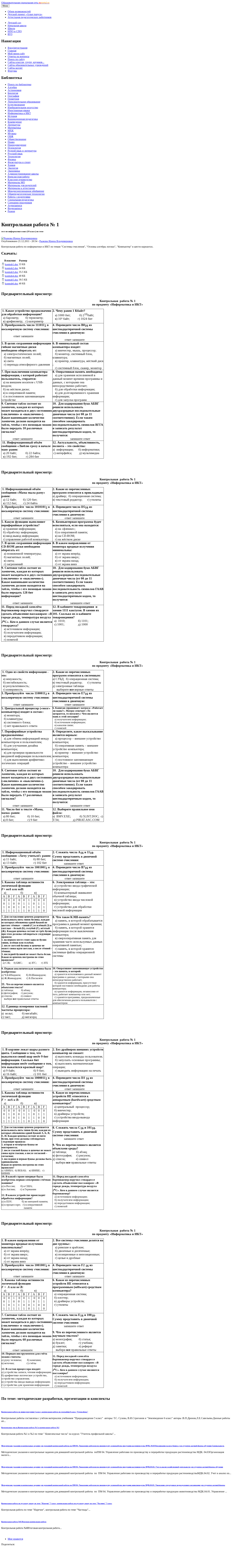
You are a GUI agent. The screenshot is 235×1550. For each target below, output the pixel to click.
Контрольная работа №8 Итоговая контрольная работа (23, 1522)
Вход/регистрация (17, 47)
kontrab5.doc (11, 279)
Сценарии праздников (20, 202)
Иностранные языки (19, 110)
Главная (12, 50)
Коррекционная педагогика (23, 119)
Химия (11, 165)
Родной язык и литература (22, 150)
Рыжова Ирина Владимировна (56, 241)
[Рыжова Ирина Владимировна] (19, 238)
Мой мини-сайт (16, 53)
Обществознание (17, 139)
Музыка (12, 133)
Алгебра (12, 87)
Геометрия (13, 99)
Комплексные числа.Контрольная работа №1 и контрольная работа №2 (30, 1427)
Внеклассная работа (18, 176)
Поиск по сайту (16, 59)
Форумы (12, 70)
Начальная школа (17, 25)
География (13, 96)
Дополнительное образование (24, 101)
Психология (14, 147)
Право (11, 142)
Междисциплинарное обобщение (26, 191)
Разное (11, 211)
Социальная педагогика (21, 199)
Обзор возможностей (19, 11)
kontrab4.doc (11, 276)
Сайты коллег (15, 68)
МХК (11, 130)
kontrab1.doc (11, 264)
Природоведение (17, 145)
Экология (13, 168)
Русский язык (15, 153)
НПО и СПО (15, 31)
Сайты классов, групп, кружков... (26, 62)
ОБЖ (10, 136)
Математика (14, 127)
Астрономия (14, 90)
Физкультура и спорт (19, 162)
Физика (12, 159)
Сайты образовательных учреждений (28, 65)
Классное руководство (20, 179)
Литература (14, 124)
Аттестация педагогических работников (29, 17)
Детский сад (14, 22)
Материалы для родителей (22, 185)
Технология (14, 156)
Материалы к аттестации (21, 188)
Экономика (14, 171)
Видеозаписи (15, 208)
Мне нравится (15, 1539)
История (12, 116)
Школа (11, 28)
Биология (13, 93)
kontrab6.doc (11, 283)
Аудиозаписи (15, 205)
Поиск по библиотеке (19, 84)
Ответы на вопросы (18, 56)
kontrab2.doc (11, 268)
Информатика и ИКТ (19, 113)
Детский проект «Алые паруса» (25, 14)
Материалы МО (16, 182)
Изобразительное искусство (23, 107)
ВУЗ (10, 34)
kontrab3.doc (11, 272)
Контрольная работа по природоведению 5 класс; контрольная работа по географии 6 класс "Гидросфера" (44, 1412)
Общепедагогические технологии (26, 194)
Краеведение (15, 122)
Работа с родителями (19, 196)
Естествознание (16, 104)
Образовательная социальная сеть (25, 2)
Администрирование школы (23, 173)
